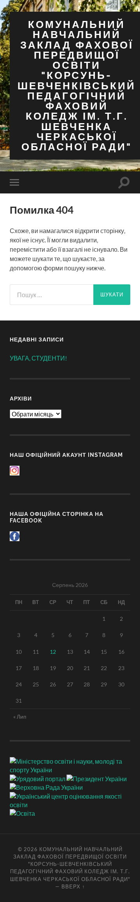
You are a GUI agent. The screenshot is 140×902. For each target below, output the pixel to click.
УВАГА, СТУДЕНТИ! (38, 358)
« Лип (19, 716)
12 (53, 651)
